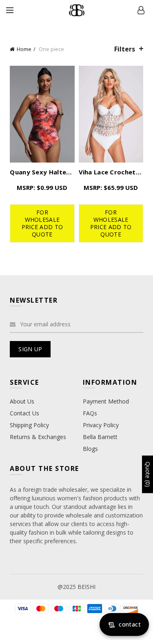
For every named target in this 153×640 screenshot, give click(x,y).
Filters (124, 49)
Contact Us (24, 413)
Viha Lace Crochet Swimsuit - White (111, 172)
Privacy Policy (101, 425)
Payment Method (106, 401)
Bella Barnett (100, 437)
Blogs (90, 449)
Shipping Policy (29, 425)
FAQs (90, 413)
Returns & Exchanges (38, 437)
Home (24, 49)
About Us (22, 401)
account (141, 10)
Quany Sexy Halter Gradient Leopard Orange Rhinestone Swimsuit (42, 172)
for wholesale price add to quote (42, 223)
